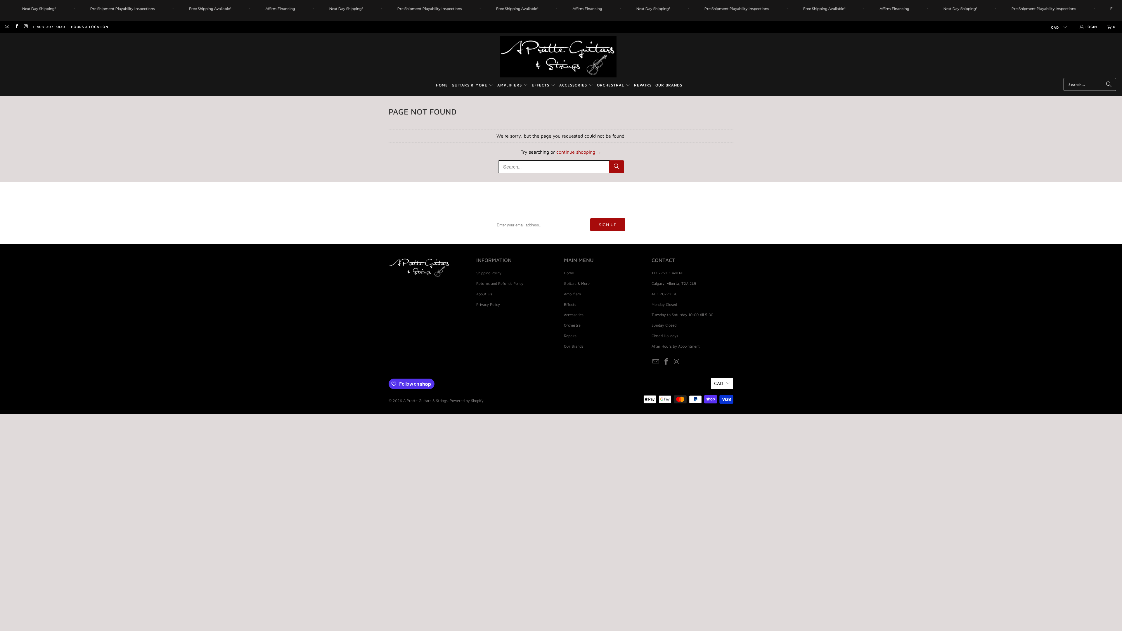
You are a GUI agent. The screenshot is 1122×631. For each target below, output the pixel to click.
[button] (473, 85)
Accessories (573, 314)
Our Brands (573, 346)
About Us (484, 294)
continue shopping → (578, 152)
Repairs (570, 335)
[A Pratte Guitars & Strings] (558, 57)
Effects (570, 304)
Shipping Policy (488, 273)
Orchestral (572, 325)
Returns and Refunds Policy (499, 283)
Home (569, 273)
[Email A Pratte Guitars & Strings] (6, 27)
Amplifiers (572, 294)
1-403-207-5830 (49, 27)
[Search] (1109, 84)
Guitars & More (577, 283)
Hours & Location (89, 27)
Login (1091, 27)
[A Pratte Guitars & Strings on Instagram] (25, 27)
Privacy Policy (488, 304)
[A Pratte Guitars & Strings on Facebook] (16, 27)
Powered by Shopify (467, 400)
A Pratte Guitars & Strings (425, 400)
